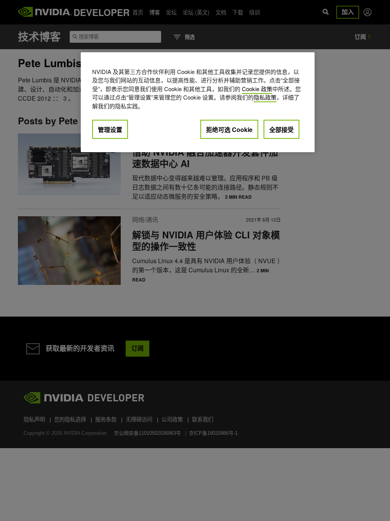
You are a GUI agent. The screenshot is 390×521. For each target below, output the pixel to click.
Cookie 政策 (257, 89)
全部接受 (281, 129)
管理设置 (110, 129)
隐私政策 (265, 97)
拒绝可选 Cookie (229, 129)
